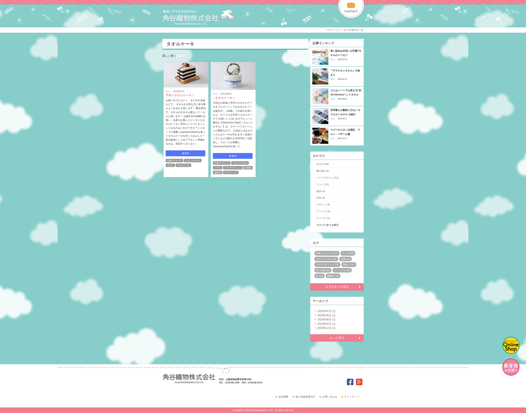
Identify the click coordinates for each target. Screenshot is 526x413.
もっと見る (337, 337)
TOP (328, 30)
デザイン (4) (323, 204)
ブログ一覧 (340, 30)
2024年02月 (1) (326, 323)
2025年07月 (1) (326, 311)
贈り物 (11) (322, 170)
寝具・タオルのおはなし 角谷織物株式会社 (198, 17)
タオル (170, 165)
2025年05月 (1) (326, 315)
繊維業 (218, 172)
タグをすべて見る (336, 286)
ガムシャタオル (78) (326, 259)
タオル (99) (322, 164)
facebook (350, 382)
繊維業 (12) (333, 276)
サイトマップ (351, 396)
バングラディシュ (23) (327, 264)
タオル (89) (348, 253)
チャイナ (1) (323, 218)
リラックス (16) (342, 270)
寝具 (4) (320, 191)
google (359, 382)
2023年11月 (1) (326, 327)
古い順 (180, 55)
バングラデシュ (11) (327, 177)
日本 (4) (320, 197)
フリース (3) (323, 211)
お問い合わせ (329, 396)
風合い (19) (349, 264)
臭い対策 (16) (323, 270)
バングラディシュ (233, 168)
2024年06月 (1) (326, 319)
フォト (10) (322, 184)
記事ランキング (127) (327, 253)
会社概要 (283, 396)
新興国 (248, 168)
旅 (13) (319, 276)
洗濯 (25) (345, 259)
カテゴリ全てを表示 (327, 225)
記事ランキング (174, 160)
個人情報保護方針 (305, 396)
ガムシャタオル (193, 160)
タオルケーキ (183, 165)
